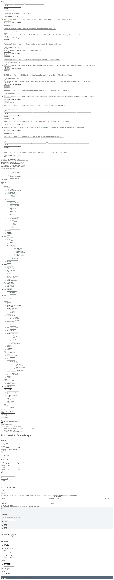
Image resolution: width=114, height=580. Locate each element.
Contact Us (7, 573)
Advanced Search (5, 415)
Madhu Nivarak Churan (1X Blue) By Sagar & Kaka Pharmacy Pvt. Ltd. (30, 29)
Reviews (3, 493)
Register (9, 175)
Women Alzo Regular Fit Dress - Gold (18, 13)
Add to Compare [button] (16, 7)
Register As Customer (15, 176)
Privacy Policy (7, 563)
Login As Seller (13, 173)
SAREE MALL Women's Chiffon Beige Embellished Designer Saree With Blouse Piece (36, 90)
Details (2, 490)
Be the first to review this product (9, 445)
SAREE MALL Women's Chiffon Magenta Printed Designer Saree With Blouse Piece (35, 152)
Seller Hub (6, 547)
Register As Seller (14, 178)
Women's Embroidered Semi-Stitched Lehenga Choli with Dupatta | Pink (32, 59)
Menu (2, 183)
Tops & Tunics (11, 489)
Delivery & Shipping (8, 548)
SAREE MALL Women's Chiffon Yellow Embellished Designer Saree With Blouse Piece (36, 121)
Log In (9, 171)
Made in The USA (5, 168)
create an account (34, 506)
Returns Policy (7, 564)
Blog (5, 550)
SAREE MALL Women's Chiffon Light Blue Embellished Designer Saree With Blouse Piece (38, 75)
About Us (6, 544)
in (3, 459)
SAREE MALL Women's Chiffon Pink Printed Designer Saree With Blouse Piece (34, 137)
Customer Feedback (9, 557)
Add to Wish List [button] (8, 7)
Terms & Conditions (9, 566)
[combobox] (8, 414)
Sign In (5, 179)
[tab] (57, 409)
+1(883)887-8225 (12, 534)
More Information (5, 492)
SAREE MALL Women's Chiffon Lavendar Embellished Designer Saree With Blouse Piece (37, 106)
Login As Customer (15, 172)
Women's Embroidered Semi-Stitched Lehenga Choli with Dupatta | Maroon (33, 44)
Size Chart (3, 450)
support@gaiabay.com (12, 536)
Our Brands (6, 545)
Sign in (26, 506)
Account (3, 409)
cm (7, 459)
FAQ (5, 571)
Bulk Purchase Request (10, 555)
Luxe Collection (13, 168)
